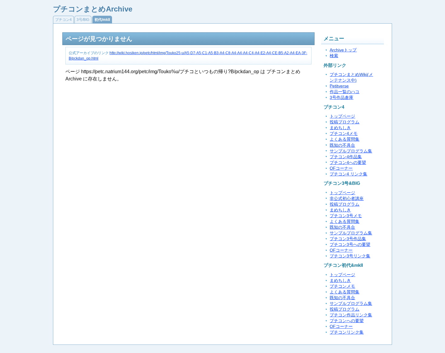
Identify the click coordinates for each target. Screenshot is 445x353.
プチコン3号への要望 (350, 244)
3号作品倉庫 (341, 97)
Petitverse (339, 86)
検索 (334, 56)
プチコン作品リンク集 (351, 315)
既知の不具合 (342, 145)
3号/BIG (83, 20)
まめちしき (340, 128)
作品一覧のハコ (344, 92)
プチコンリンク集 (347, 332)
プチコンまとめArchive (92, 9)
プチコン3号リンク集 (350, 256)
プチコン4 (63, 20)
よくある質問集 (344, 139)
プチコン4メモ (344, 133)
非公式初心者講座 (347, 198)
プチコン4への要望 (348, 162)
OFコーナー (341, 168)
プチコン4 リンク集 (348, 174)
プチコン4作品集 (346, 157)
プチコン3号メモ (346, 216)
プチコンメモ (342, 286)
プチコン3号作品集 (348, 239)
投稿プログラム (344, 122)
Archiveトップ (343, 50)
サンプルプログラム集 (351, 151)
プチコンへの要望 (347, 321)
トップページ (342, 116)
